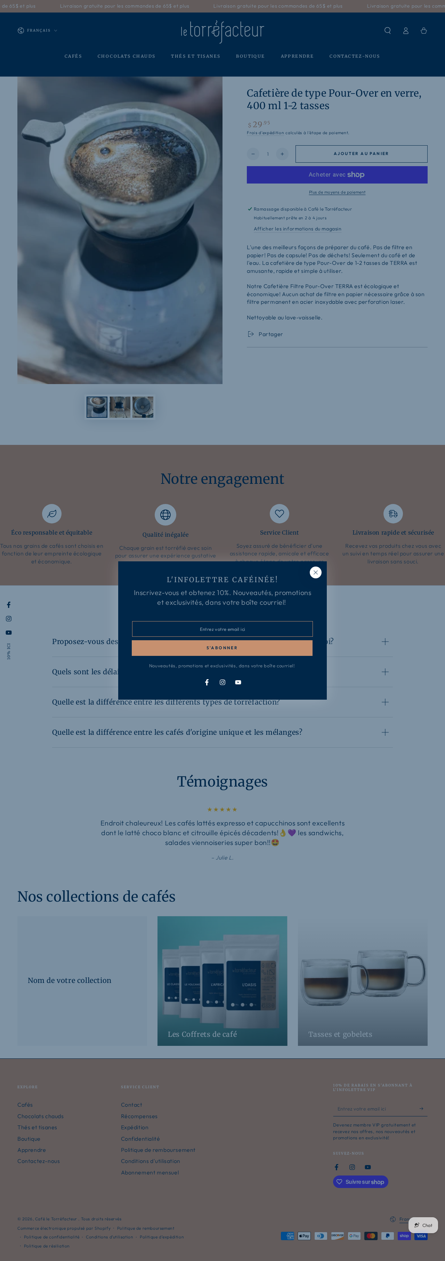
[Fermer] (315, 572)
